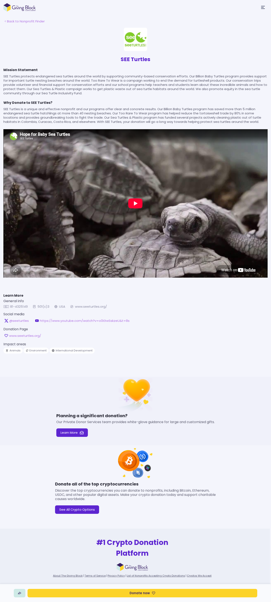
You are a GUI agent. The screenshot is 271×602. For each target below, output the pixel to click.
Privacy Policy (116, 575)
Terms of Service (95, 575)
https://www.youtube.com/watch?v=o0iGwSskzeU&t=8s (85, 321)
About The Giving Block (68, 575)
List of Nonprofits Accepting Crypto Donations (156, 575)
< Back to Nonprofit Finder (24, 21)
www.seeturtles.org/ (91, 306)
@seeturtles (19, 321)
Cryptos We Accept (199, 575)
